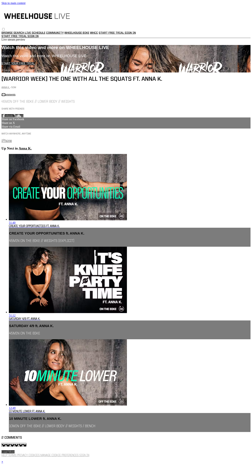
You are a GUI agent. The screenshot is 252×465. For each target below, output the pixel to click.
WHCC (94, 33)
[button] (3, 29)
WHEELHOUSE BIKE (76, 33)
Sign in (130, 33)
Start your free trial (18, 63)
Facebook (7, 115)
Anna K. (5, 87)
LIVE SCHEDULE (35, 33)
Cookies (34, 455)
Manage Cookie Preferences (59, 455)
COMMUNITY (55, 33)
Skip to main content (13, 3)
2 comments (8, 94)
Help (4, 455)
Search (19, 33)
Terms (12, 455)
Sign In (33, 36)
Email (20, 115)
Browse (7, 33)
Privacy (23, 455)
